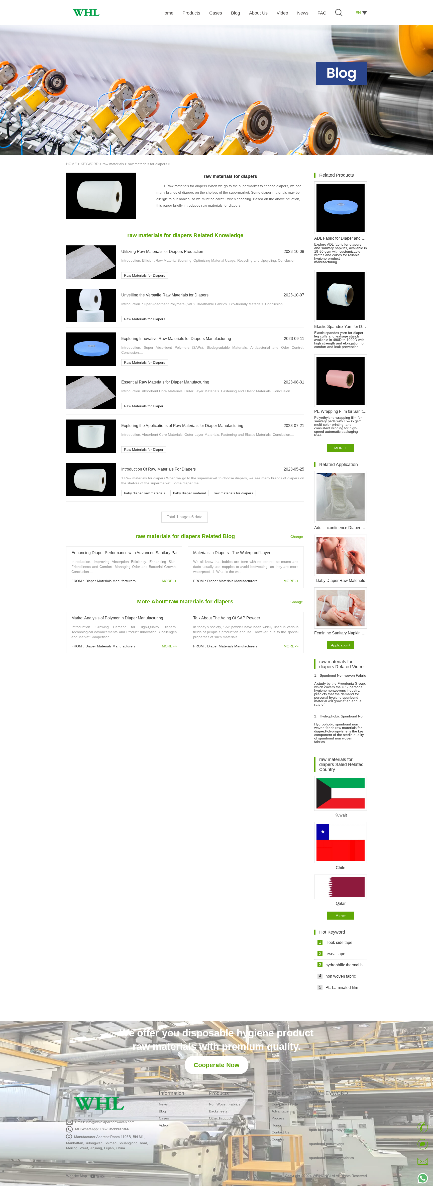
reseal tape (332, 953)
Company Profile (285, 1104)
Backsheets (218, 1111)
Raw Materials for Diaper (143, 406)
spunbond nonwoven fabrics (331, 1145)
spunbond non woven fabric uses (335, 1159)
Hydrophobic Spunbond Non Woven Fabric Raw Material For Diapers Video (339, 718)
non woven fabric (337, 976)
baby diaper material (189, 493)
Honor (276, 1125)
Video (163, 1125)
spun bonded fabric (324, 1103)
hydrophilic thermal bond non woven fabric (343, 965)
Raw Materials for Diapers (144, 275)
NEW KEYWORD (328, 1093)
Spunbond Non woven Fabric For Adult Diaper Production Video (340, 677)
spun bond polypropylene (329, 1117)
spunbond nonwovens (326, 1131)
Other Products (221, 1118)
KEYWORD (89, 164)
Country (278, 1139)
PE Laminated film (338, 987)
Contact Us (280, 1132)
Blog (162, 1111)
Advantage (280, 1111)
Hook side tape (336, 942)
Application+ (340, 645)
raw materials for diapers (147, 164)
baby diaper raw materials (144, 493)
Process (278, 1118)
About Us (282, 1093)
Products (219, 1093)
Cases (164, 1118)
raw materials (113, 164)
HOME (71, 164)
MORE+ (340, 448)
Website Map (76, 1176)
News (163, 1104)
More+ (341, 916)
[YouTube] (99, 1176)
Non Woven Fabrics (224, 1104)
